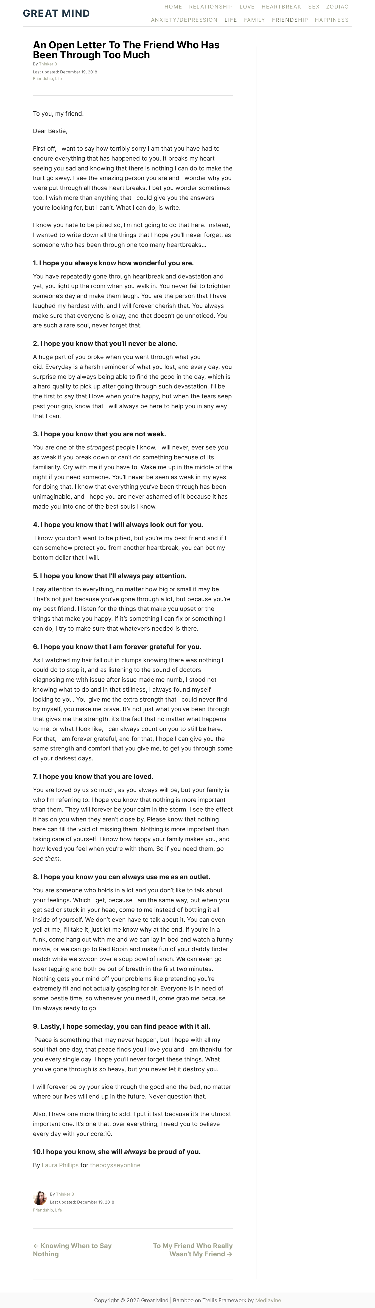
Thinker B (48, 64)
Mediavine (268, 1300)
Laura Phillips (60, 1165)
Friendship (43, 78)
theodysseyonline (115, 1165)
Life (58, 78)
